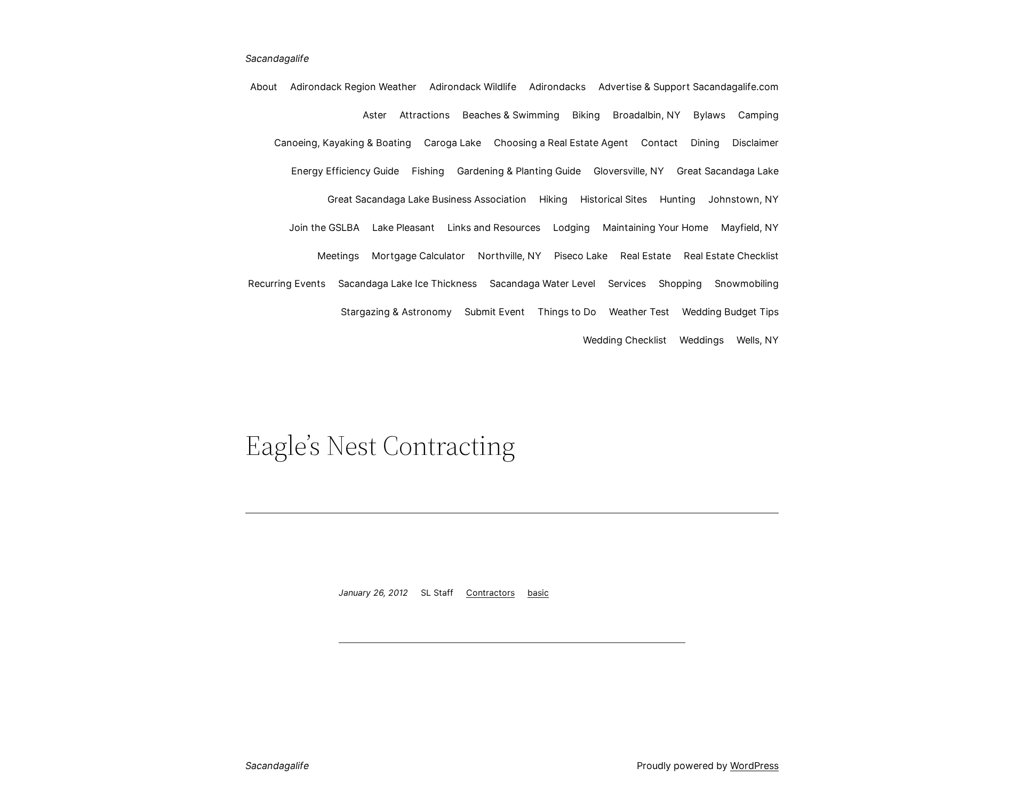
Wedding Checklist (625, 340)
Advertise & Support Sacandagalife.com (688, 86)
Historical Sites (613, 199)
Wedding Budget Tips (730, 311)
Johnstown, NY (743, 199)
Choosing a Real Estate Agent (561, 142)
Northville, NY (509, 255)
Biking (586, 115)
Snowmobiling (747, 283)
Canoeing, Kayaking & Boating (342, 142)
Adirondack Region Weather (353, 86)
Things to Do (567, 311)
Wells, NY (758, 340)
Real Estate (645, 255)
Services (627, 283)
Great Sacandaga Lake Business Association (426, 199)
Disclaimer (755, 142)
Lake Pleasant (403, 227)
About (263, 86)
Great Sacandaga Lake (728, 171)
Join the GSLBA (324, 227)
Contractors (490, 592)
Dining (705, 142)
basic (538, 592)
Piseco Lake (580, 255)
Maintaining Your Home (655, 227)
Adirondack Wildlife (472, 86)
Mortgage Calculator (418, 255)
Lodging (571, 227)
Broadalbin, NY (647, 115)
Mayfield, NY (750, 227)
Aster (375, 115)
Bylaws (709, 115)
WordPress (754, 765)
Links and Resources (493, 227)
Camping (758, 115)
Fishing (428, 171)
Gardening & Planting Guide (519, 171)
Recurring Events (286, 283)
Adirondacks (557, 86)
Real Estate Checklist (731, 255)
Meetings (338, 255)
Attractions (424, 115)
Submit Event (495, 311)
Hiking (553, 199)
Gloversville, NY (629, 171)
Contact (659, 142)
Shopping (680, 283)
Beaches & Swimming (510, 115)
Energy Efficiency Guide (345, 171)
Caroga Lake (452, 142)
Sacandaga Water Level (542, 283)
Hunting (677, 199)
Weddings (701, 340)
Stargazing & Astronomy (396, 311)
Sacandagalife (277, 58)
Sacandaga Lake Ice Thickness (407, 283)
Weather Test (639, 311)
